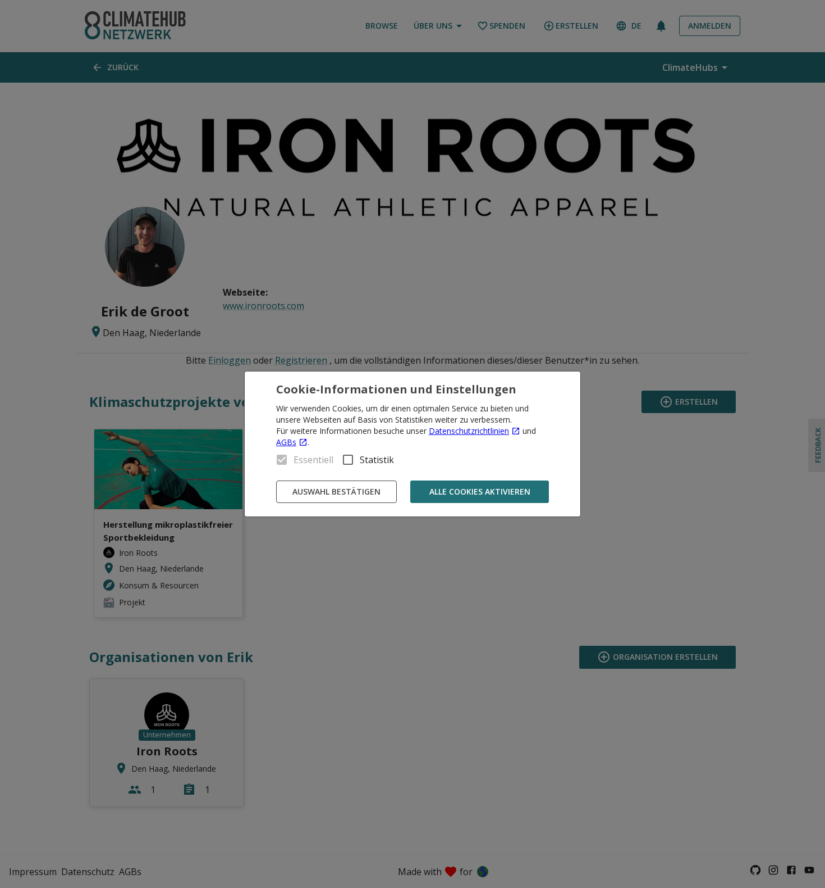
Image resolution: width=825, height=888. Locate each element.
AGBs (286, 442)
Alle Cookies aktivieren (479, 491)
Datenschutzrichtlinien (469, 430)
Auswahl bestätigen (336, 491)
